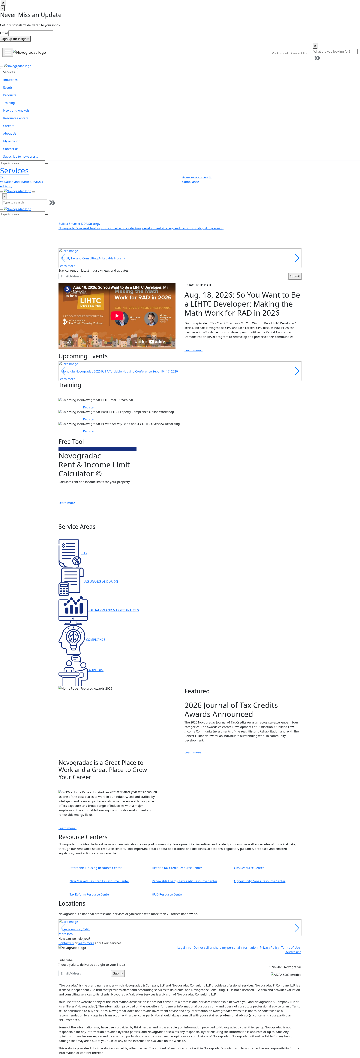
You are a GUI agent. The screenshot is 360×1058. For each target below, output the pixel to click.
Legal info (184, 947)
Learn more (193, 350)
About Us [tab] (9, 133)
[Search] (46, 163)
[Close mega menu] (1, 66)
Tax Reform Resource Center (90, 894)
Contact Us (299, 53)
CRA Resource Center (249, 868)
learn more (86, 943)
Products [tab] (9, 95)
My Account (280, 53)
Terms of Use (290, 947)
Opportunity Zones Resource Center (259, 881)
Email (4, 33)
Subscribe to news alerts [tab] (20, 156)
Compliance (190, 182)
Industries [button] (75, 53)
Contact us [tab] (10, 149)
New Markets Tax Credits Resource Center (99, 881)
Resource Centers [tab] (15, 118)
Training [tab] (9, 103)
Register (89, 407)
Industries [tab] (10, 80)
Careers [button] (205, 53)
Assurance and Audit (197, 177)
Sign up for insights (15, 39)
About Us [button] (223, 53)
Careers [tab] (8, 126)
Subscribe (65, 960)
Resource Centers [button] (181, 53)
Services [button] (56, 53)
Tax (2, 177)
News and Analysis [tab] (16, 110)
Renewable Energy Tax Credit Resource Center (184, 881)
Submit (295, 276)
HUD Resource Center (167, 894)
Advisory (6, 186)
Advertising (293, 952)
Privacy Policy (269, 947)
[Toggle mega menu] (7, 52)
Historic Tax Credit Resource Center (177, 868)
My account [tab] (11, 141)
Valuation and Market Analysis (21, 182)
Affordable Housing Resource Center (96, 868)
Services (14, 170)
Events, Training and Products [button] (109, 53)
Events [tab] (8, 87)
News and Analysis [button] (150, 53)
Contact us (66, 943)
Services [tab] (9, 72)
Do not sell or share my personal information (226, 947)
